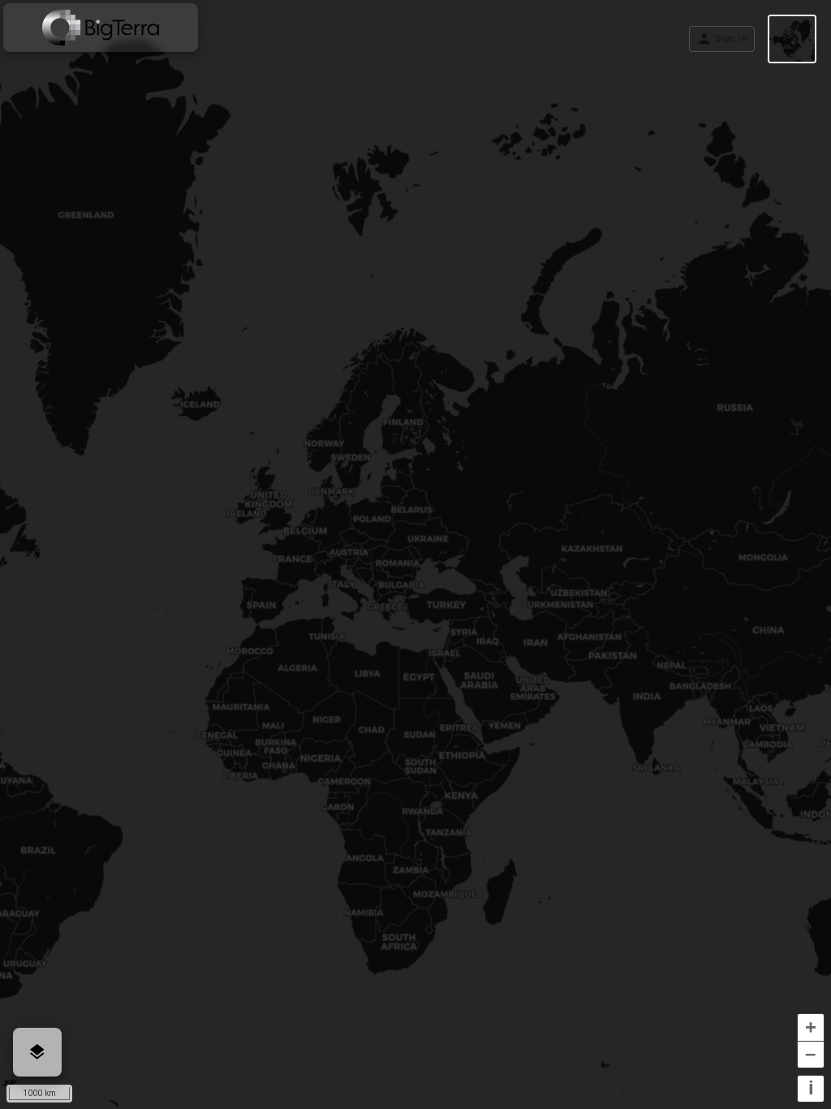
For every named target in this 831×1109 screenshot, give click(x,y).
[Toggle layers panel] (37, 1052)
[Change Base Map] (792, 39)
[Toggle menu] (100, 27)
